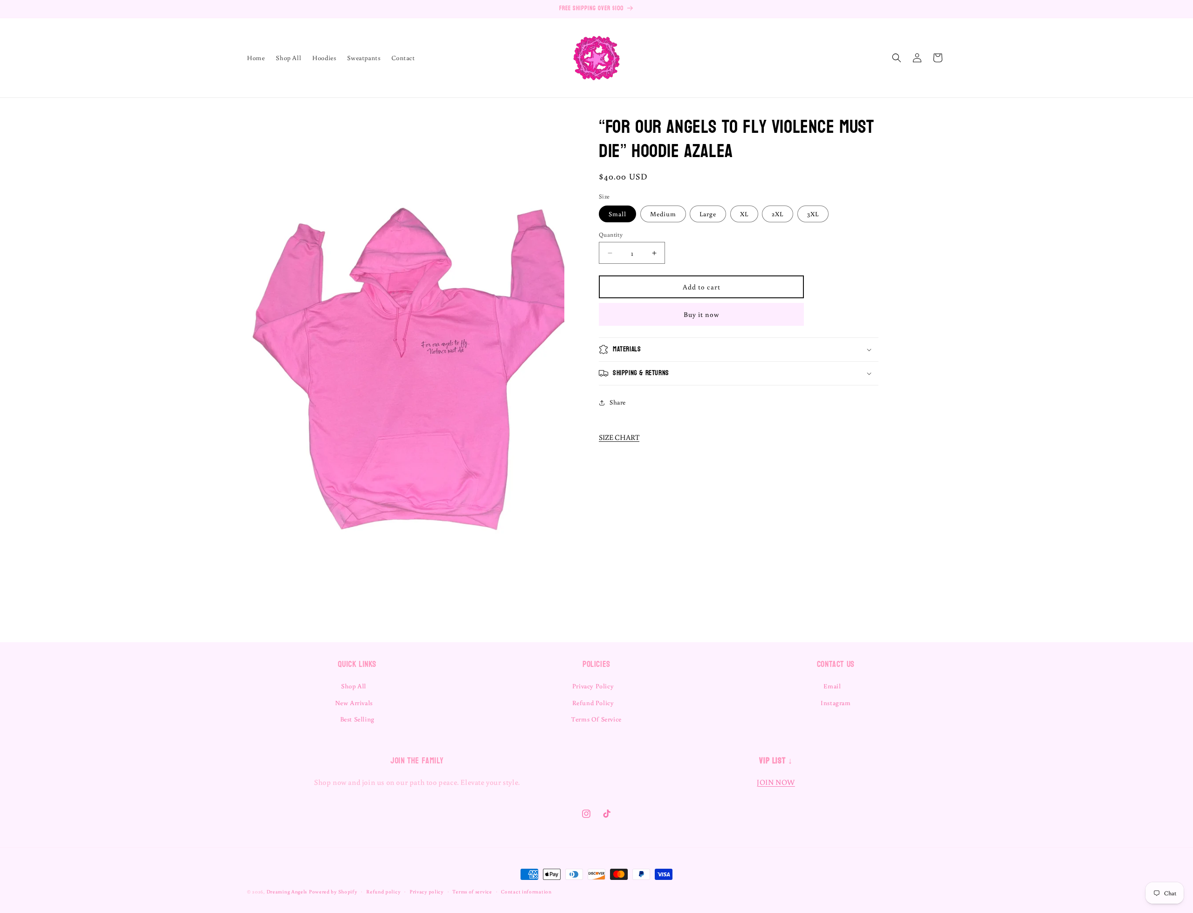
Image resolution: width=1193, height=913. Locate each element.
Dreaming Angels (287, 891)
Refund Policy (593, 703)
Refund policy (383, 891)
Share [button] (618, 402)
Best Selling (357, 719)
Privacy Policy (593, 686)
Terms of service (472, 891)
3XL (813, 214)
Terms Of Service (596, 719)
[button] (896, 58)
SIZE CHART (619, 437)
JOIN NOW (776, 782)
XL (744, 214)
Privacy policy (427, 891)
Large (707, 214)
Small (617, 214)
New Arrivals (354, 703)
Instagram (835, 703)
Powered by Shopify (333, 891)
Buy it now (701, 314)
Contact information (526, 891)
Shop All (353, 686)
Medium (663, 214)
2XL (777, 214)
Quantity (611, 235)
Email (832, 686)
